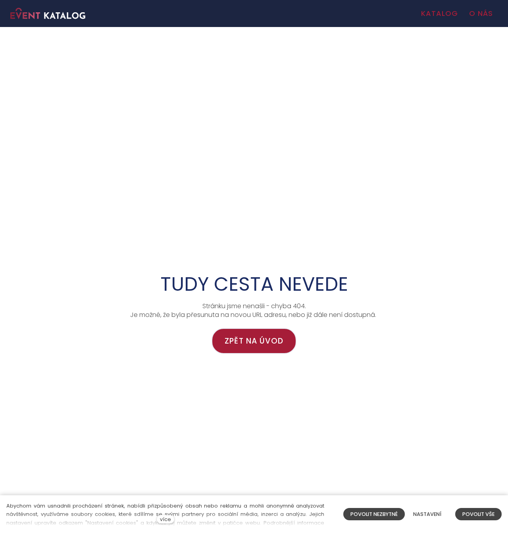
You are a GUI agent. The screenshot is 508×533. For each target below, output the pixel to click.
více (165, 519)
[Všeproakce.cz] (48, 13)
